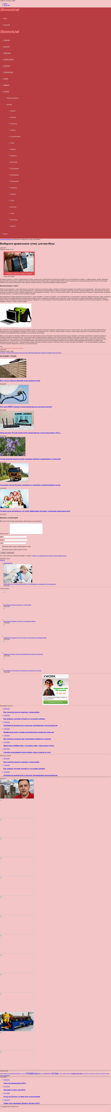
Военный (13, 117)
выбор (1, 1073)
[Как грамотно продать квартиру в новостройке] (13, 603)
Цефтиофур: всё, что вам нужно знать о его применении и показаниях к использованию (29, 584)
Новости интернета (12, 98)
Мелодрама (13, 162)
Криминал (13, 155)
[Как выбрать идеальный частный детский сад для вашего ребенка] (17, 1011)
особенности (47, 1073)
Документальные (15, 136)
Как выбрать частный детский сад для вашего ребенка (19, 621)
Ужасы (12, 213)
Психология (8, 72)
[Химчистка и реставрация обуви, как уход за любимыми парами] (17, 953)
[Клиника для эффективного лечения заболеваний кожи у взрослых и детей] (17, 1069)
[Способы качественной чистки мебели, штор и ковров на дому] (17, 914)
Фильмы (9, 104)
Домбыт (6, 85)
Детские (12, 130)
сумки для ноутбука (17, 348)
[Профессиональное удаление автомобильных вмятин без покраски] (13, 652)
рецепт (107, 1073)
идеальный (23, 1073)
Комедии (13, 149)
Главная (2, 239)
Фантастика (13, 219)
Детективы (13, 123)
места (37, 1073)
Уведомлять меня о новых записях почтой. (14, 549)
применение (97, 1073)
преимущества (76, 1073)
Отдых (5, 79)
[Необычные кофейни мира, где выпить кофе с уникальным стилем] (17, 895)
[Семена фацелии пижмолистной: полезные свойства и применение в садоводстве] (12, 455)
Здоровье (7, 53)
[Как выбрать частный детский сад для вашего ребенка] (13, 619)
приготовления (91, 1073)
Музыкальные (14, 168)
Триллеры (13, 207)
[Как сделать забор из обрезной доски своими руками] (13, 377)
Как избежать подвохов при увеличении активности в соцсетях (22, 670)
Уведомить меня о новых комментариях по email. (16, 546)
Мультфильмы (14, 175)
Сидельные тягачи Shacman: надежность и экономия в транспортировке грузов (30, 485)
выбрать (5, 1073)
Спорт (12, 200)
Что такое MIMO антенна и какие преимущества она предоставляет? (26, 407)
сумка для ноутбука (5, 348)
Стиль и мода (8, 59)
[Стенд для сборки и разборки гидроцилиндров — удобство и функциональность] (17, 1050)
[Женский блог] (9, 10)
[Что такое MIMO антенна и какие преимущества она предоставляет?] (14, 403)
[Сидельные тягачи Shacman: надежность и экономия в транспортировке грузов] (14, 481)
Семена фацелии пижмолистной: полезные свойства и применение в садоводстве (30, 459)
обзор (41, 1073)
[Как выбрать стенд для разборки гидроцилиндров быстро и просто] (17, 1030)
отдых (55, 1073)
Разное (6, 91)
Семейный (13, 187)
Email (2, 540)
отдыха (60, 1073)
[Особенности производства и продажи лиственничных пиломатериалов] (13, 636)
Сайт (1, 543)
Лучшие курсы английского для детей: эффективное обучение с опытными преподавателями (35, 511)
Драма (12, 143)
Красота (6, 46)
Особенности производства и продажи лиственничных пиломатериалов (24, 637)
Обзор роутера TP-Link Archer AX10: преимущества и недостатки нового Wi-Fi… (30, 433)
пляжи (64, 1073)
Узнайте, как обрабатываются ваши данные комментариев (49, 555)
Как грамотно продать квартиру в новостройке (17, 605)
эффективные (7, 1075)
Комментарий (4, 533)
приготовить (85, 1073)
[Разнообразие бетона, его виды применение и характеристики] (17, 972)
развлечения (103, 1073)
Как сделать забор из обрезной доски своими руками (20, 381)
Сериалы (13, 194)
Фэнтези (12, 226)
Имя (2, 536)
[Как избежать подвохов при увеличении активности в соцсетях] (13, 669)
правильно (69, 1073)
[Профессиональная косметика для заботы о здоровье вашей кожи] (17, 992)
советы (1, 1075)
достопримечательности (14, 1073)
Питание (6, 66)
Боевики (12, 111)
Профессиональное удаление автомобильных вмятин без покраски (23, 654)
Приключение (14, 181)
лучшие (30, 1073)
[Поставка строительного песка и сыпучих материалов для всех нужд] (17, 933)
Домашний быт (9, 239)
